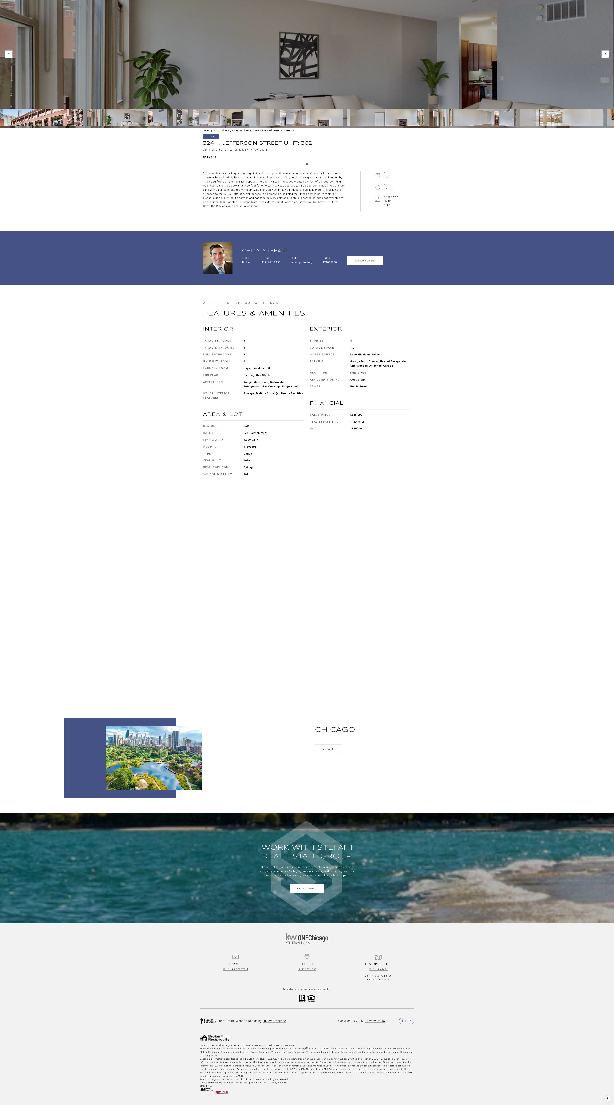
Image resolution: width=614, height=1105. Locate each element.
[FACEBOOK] (402, 1021)
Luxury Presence (274, 1021)
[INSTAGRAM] (411, 1021)
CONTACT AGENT (365, 260)
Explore (328, 748)
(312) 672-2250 (270, 262)
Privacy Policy (375, 1021)
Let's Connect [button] (307, 888)
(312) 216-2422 (378, 969)
